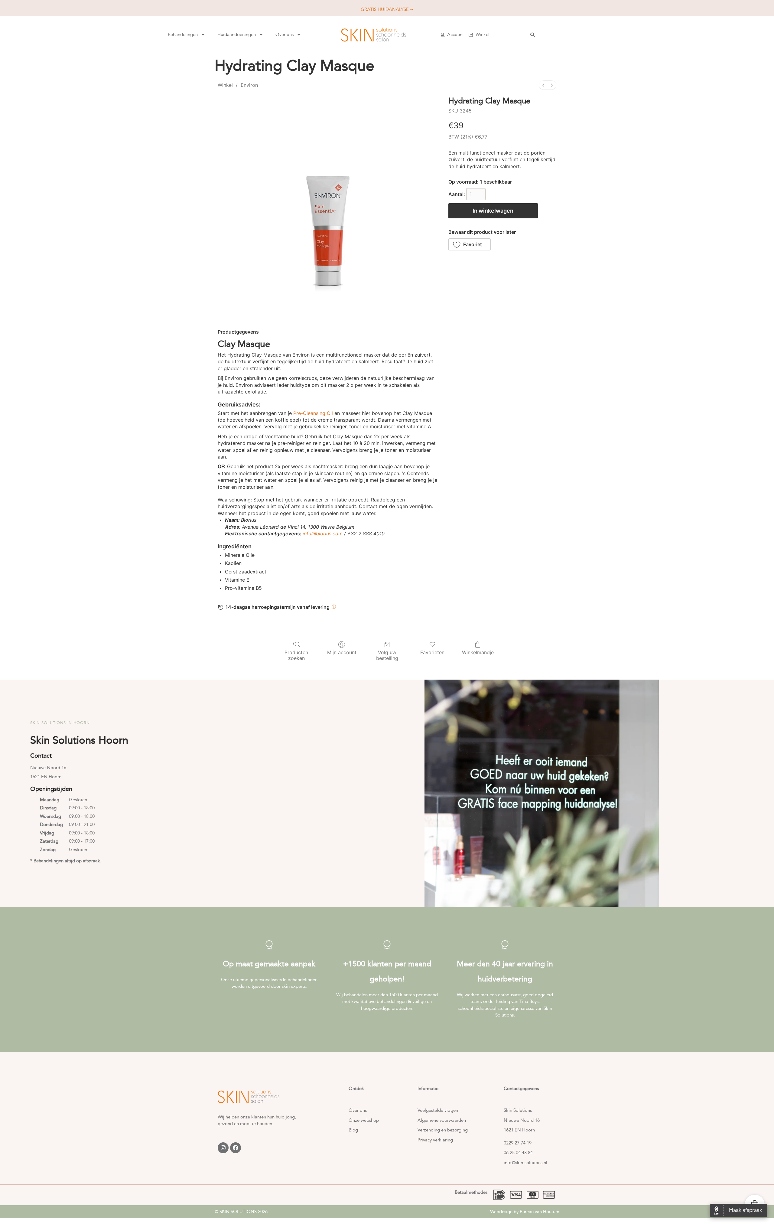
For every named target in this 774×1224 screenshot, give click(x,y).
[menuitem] (543, 85)
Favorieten (432, 652)
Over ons (284, 34)
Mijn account (341, 652)
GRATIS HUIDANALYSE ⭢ (387, 9)
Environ (249, 85)
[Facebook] (235, 1147)
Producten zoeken (296, 655)
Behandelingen (183, 34)
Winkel (225, 85)
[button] (469, 244)
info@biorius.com (323, 533)
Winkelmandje (478, 652)
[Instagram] (223, 1147)
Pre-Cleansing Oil (313, 413)
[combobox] (571, 35)
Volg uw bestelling (387, 655)
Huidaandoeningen (236, 34)
